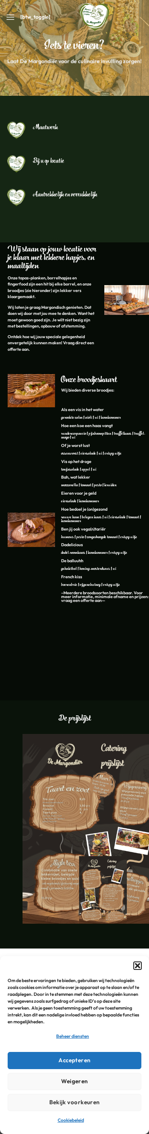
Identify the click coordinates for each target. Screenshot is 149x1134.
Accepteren (74, 1060)
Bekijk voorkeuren (74, 1102)
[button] (137, 965)
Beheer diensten (72, 1036)
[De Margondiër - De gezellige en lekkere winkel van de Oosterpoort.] (94, 17)
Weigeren (74, 1081)
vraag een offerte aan (81, 600)
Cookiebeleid (71, 1120)
